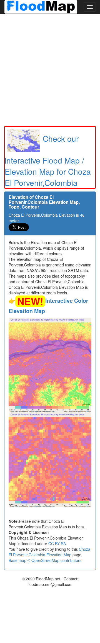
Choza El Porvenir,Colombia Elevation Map (49, 551)
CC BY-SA (57, 543)
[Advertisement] (50, 70)
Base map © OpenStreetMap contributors (45, 560)
